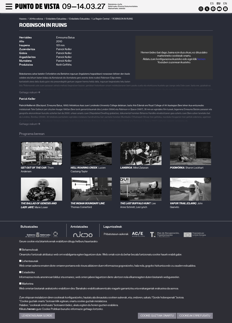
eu (218, 3)
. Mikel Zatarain (134, 167)
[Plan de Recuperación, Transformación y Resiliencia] (164, 235)
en (225, 3)
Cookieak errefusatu (194, 315)
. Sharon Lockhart (186, 167)
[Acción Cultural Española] (138, 235)
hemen (201, 59)
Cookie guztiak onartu (157, 315)
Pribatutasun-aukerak (116, 234)
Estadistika (28, 272)
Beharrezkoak (29, 249)
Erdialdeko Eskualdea (56, 18)
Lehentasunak (29, 261)
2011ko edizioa (36, 18)
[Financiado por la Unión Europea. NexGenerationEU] (194, 235)
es (212, 3)
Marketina (27, 283)
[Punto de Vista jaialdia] (71, 9)
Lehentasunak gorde (37, 315)
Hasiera (22, 18)
